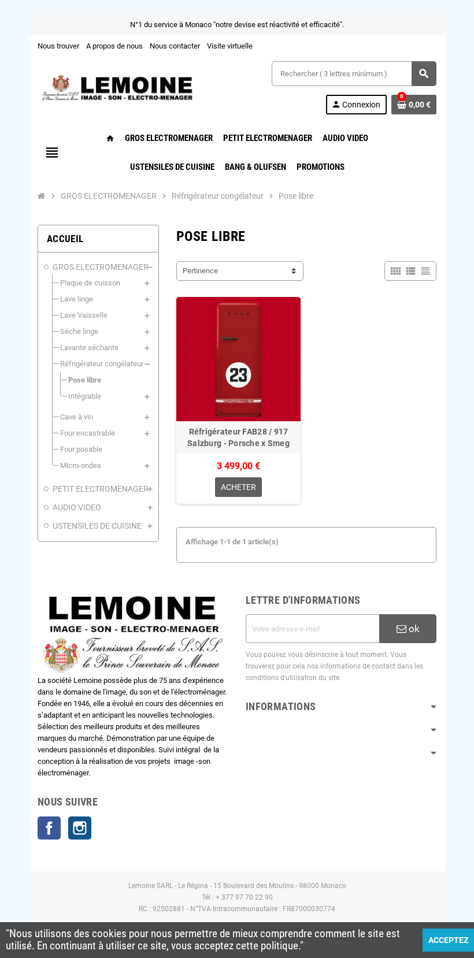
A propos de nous (114, 46)
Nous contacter (175, 46)
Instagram (79, 828)
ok (413, 628)
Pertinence (200, 270)
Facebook (49, 828)
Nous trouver (58, 46)
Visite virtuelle (230, 46)
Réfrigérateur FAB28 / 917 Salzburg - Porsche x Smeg (238, 437)
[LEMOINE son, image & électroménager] (117, 87)
